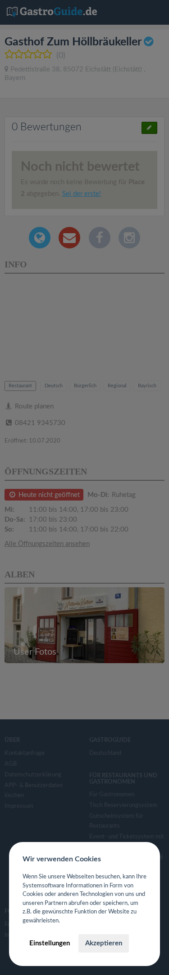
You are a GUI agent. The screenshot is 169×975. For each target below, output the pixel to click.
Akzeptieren (103, 943)
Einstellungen (49, 943)
